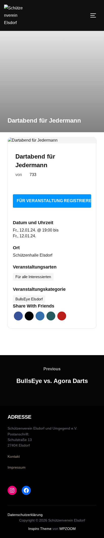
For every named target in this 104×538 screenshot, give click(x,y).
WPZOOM (67, 529)
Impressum (16, 467)
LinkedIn (40, 316)
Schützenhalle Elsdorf (32, 255)
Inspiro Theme (39, 529)
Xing (50, 316)
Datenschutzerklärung (25, 515)
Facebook (18, 316)
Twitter (29, 316)
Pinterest (61, 316)
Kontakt (14, 456)
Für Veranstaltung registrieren (54, 201)
